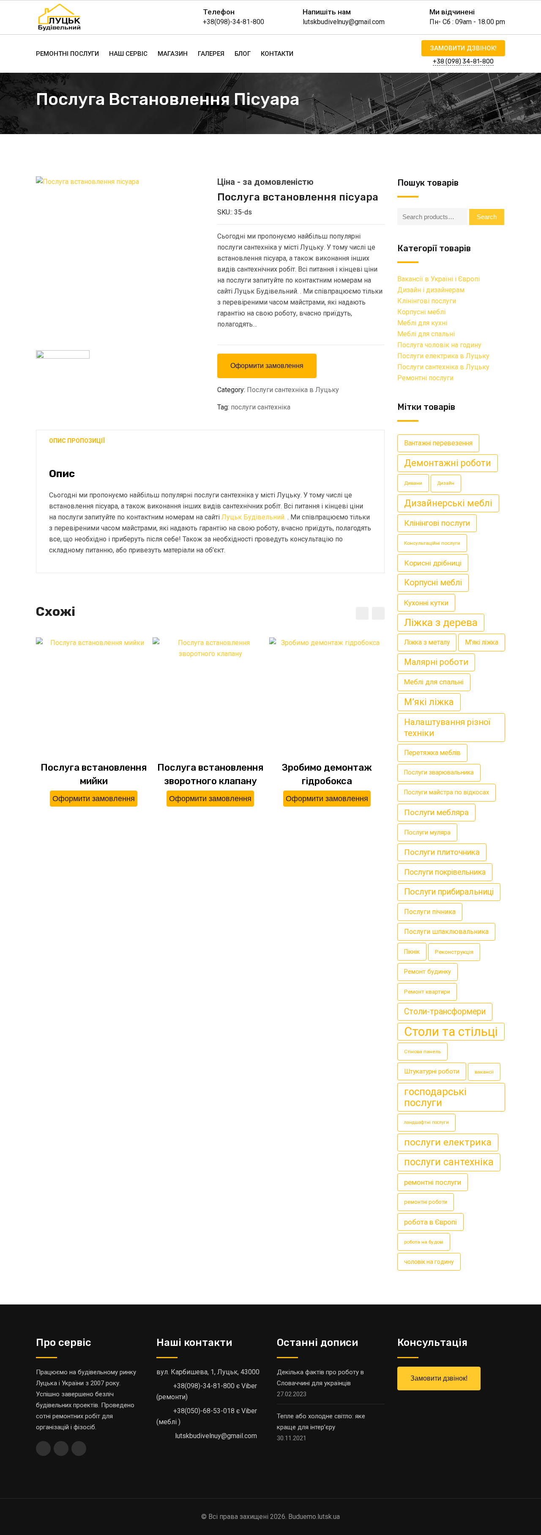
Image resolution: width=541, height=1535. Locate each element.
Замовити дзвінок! (463, 48)
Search (487, 216)
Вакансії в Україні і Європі (438, 279)
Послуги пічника (430, 912)
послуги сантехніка (260, 407)
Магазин (173, 54)
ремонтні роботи (425, 1202)
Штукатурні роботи (431, 1071)
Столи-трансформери (445, 1011)
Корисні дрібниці (433, 563)
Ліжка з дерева (441, 622)
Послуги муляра (427, 832)
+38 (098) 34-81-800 (463, 61)
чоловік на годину (429, 1261)
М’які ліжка (429, 702)
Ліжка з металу (427, 642)
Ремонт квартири (427, 992)
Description (76, 441)
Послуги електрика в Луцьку (443, 356)
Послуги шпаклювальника (446, 932)
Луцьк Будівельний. (253, 517)
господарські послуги (435, 1097)
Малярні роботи (436, 662)
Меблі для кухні (422, 323)
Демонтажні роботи (447, 463)
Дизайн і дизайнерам (430, 290)
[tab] (76, 441)
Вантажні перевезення (438, 443)
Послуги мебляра (436, 812)
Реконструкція (454, 952)
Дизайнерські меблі (448, 503)
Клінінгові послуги (426, 301)
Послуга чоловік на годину (439, 345)
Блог (243, 54)
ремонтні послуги (432, 1182)
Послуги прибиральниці (449, 892)
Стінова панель (422, 1051)
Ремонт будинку (427, 971)
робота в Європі (430, 1222)
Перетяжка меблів (432, 753)
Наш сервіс (128, 54)
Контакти (277, 54)
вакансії (484, 1072)
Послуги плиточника (442, 852)
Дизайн (445, 483)
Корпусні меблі (421, 312)
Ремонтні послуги (67, 54)
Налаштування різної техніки (447, 727)
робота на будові (423, 1242)
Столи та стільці (451, 1031)
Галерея (211, 54)
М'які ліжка (481, 642)
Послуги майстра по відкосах (446, 792)
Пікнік (412, 951)
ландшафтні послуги (426, 1122)
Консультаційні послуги (432, 543)
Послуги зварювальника (439, 772)
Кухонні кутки (426, 603)
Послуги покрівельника (445, 872)
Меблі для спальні (426, 334)
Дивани (413, 483)
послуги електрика (448, 1142)
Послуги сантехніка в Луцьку (293, 390)
